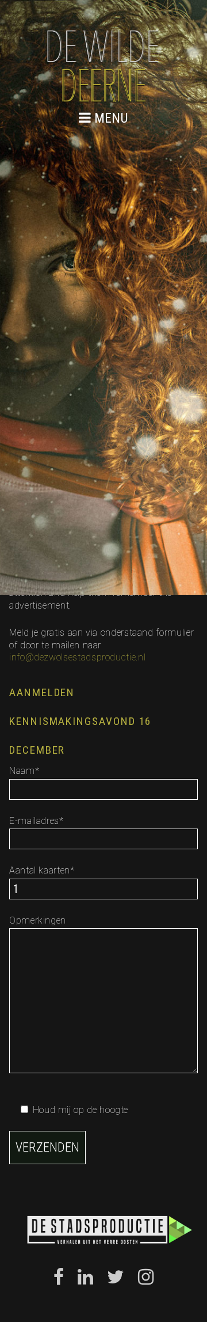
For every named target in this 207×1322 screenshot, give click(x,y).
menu (109, 118)
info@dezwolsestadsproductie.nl (77, 657)
